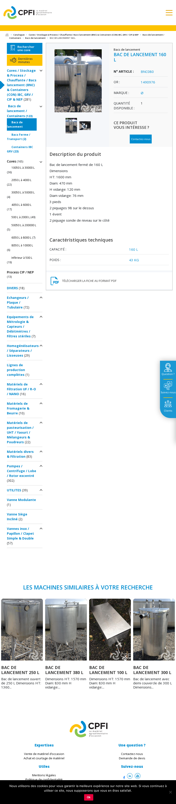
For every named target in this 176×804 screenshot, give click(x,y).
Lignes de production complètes (16, 370)
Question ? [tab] (168, 374)
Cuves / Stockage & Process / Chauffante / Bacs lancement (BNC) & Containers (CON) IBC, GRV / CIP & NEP (83, 34)
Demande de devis (132, 758)
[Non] (170, 792)
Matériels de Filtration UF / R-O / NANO (21, 389)
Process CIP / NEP (20, 272)
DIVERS (12, 288)
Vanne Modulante (21, 500)
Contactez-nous (140, 139)
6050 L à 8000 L (21, 238)
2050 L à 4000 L (21, 180)
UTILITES (14, 490)
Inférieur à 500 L (21, 258)
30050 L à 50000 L (23, 192)
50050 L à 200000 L (23, 225)
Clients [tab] (168, 410)
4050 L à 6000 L (21, 205)
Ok (89, 797)
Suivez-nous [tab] (168, 392)
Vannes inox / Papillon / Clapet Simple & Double (20, 533)
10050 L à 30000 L (23, 168)
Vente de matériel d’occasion (44, 754)
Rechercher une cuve (25, 48)
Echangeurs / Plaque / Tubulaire (18, 302)
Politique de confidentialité (44, 779)
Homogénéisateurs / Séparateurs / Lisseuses (23, 351)
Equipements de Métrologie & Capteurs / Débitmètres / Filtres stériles (20, 326)
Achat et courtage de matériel (44, 758)
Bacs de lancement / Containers (17, 111)
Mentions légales (44, 775)
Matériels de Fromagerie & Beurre (18, 408)
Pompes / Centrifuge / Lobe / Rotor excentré (21, 471)
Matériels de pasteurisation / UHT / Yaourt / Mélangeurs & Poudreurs (20, 432)
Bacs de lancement (35, 37)
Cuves (11, 161)
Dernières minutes (25, 60)
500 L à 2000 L (20, 217)
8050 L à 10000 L (22, 245)
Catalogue (19, 34)
